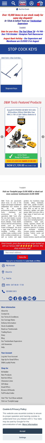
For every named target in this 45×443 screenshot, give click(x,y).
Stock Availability (7, 326)
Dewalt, (19, 220)
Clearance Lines (7, 381)
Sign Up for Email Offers (10, 359)
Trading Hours (6, 332)
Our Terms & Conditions (9, 317)
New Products (6, 375)
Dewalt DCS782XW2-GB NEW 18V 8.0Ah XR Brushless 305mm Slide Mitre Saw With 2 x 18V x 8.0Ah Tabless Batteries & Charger (21, 113)
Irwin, (29, 218)
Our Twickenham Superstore (11, 341)
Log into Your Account (9, 356)
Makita (13, 220)
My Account (10, 265)
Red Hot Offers (6, 378)
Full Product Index (7, 393)
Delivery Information (8, 323)
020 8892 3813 (11, 291)
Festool (3, 224)
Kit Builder (4, 372)
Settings (22, 437)
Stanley (34, 218)
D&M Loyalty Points (8, 362)
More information (30, 424)
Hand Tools (5, 58)
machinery (12, 212)
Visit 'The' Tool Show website (11, 398)
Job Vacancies (6, 344)
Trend (14, 222)
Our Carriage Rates (8, 320)
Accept (22, 431)
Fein (10, 224)
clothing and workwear (34, 228)
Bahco (39, 218)
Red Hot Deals (24, 9)
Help (2, 347)
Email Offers (5, 387)
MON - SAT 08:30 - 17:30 (15, 285)
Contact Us (5, 314)
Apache (37, 237)
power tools (14, 210)
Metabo (8, 222)
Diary (3, 335)
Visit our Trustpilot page (9, 401)
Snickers (31, 237)
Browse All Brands (8, 390)
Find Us (8, 278)
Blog (2, 338)
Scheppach (10, 227)
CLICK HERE (27, 191)
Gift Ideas (4, 384)
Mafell (19, 222)
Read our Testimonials (9, 329)
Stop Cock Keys (15, 58)
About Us (8, 272)
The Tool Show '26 (27, 31)
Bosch (3, 222)
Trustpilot (22, 27)
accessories (5, 214)
